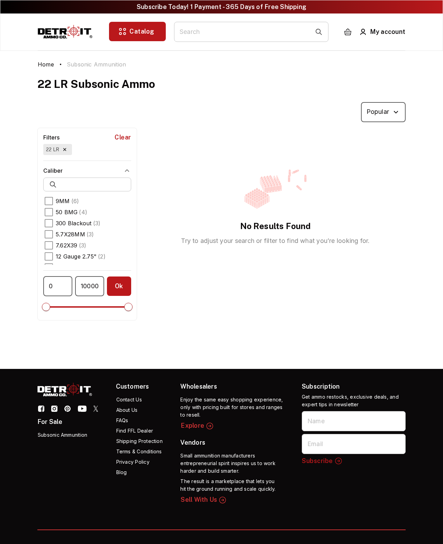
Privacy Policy (133, 462)
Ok (119, 286)
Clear (123, 137)
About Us (127, 410)
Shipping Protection (139, 441)
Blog (121, 472)
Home (46, 64)
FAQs (122, 420)
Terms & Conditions (139, 451)
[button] (57, 149)
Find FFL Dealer (134, 431)
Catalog (141, 31)
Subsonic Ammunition (62, 435)
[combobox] (383, 112)
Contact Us (129, 399)
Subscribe (317, 460)
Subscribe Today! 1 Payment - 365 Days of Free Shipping (221, 6)
